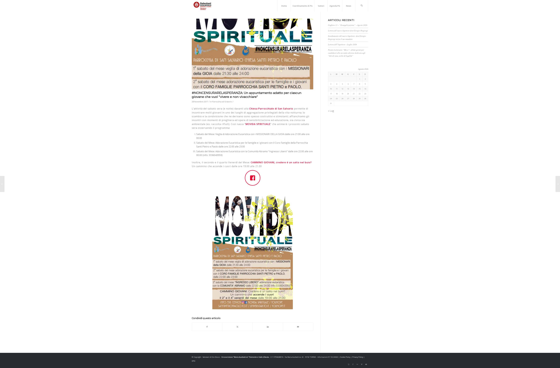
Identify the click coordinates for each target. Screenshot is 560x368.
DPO (193, 361)
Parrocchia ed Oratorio (222, 101)
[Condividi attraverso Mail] (298, 327)
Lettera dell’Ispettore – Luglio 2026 (342, 44)
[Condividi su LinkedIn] (268, 327)
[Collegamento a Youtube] (366, 364)
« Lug (331, 110)
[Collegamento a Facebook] (353, 364)
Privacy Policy (357, 357)
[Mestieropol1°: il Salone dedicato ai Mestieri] (557, 184)
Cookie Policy (345, 357)
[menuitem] (283, 6)
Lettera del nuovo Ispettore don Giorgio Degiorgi (348, 30)
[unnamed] (252, 54)
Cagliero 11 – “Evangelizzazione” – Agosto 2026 (347, 25)
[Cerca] (361, 6)
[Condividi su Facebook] (207, 327)
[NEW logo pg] (202, 6)
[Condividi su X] (237, 327)
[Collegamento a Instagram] (348, 364)
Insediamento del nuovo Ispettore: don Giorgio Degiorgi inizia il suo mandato (347, 37)
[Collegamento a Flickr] (357, 364)
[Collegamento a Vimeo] (361, 364)
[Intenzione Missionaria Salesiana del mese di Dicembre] (2, 184)
